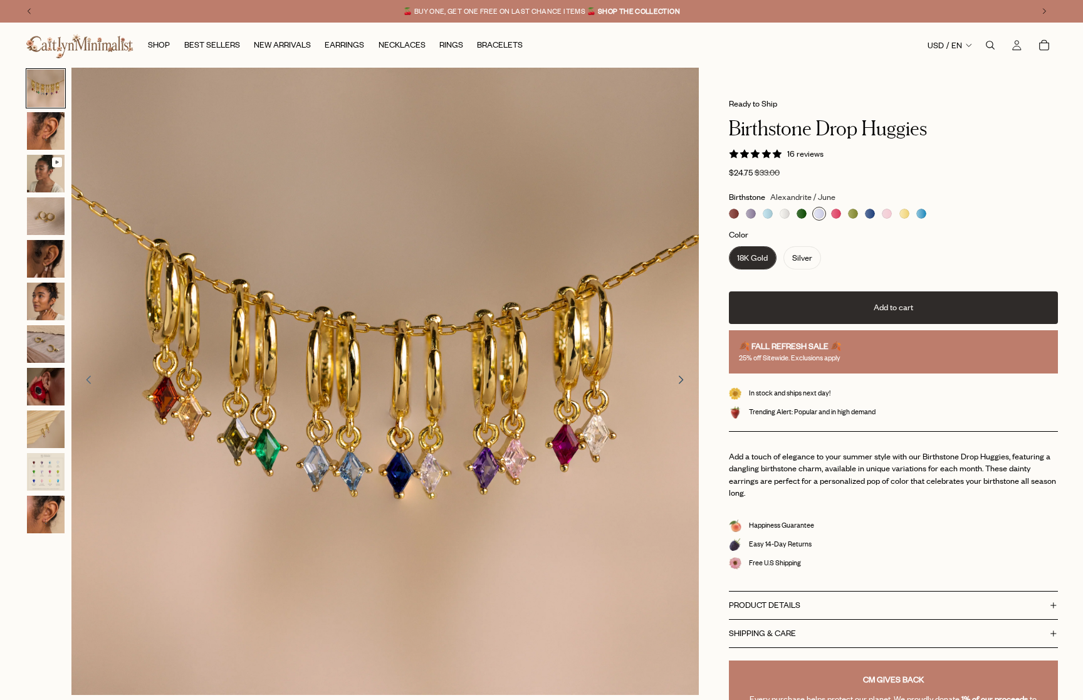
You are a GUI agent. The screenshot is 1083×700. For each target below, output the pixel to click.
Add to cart (893, 307)
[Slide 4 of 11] (46, 216)
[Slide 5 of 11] (46, 259)
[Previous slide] (85, 381)
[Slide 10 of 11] (46, 472)
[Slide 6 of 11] (46, 301)
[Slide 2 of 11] (46, 131)
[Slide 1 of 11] (46, 88)
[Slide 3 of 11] (46, 173)
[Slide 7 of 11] (46, 344)
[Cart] (1044, 45)
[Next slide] (685, 381)
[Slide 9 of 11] (46, 429)
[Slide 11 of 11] (46, 514)
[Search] (990, 45)
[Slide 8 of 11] (46, 386)
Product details (764, 604)
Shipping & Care (762, 633)
